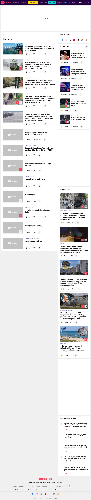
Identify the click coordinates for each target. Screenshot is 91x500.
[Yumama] (66, 486)
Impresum (24, 489)
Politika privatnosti (70, 489)
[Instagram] (66, 40)
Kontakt (30, 489)
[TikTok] (78, 40)
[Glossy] (37, 486)
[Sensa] (58, 486)
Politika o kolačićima (54, 489)
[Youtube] (74, 40)
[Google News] (82, 40)
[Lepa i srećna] (44, 486)
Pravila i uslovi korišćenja (41, 489)
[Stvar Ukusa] (75, 486)
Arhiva (62, 489)
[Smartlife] (51, 486)
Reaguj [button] (29, 54)
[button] (37, 54)
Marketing (18, 489)
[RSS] (86, 40)
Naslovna (5, 35)
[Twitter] (70, 40)
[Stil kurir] (32, 486)
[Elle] (27, 486)
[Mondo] (6, 2)
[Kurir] (15, 486)
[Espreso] (21, 486)
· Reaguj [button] (65, 62)
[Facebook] (62, 40)
